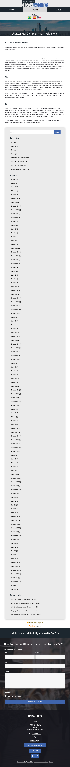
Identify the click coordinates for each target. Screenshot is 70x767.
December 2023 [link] (15, 298)
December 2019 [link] (15, 478)
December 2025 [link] (15, 206)
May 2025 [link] (13, 233)
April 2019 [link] (13, 509)
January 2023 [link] (14, 340)
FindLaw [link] (51, 761)
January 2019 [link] (14, 520)
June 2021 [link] (13, 413)
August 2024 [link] (14, 267)
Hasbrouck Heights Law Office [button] (35, 745)
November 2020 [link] (15, 440)
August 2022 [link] (14, 359)
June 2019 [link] (13, 501)
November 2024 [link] (15, 256)
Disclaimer (8, 692)
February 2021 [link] (14, 428)
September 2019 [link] (15, 489)
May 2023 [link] (13, 325)
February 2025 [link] (15, 244)
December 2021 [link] (15, 390)
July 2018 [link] (13, 543)
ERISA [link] (12, 142)
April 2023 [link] (13, 328)
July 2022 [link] (13, 363)
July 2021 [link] (13, 409)
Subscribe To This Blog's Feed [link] (36, 623)
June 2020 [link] (14, 459)
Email (6, 662)
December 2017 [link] (15, 570)
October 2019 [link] (14, 486)
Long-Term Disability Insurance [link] (19, 157)
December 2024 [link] (15, 252)
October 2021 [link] (14, 397)
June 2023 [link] (14, 321)
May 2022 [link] (13, 371)
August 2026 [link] (14, 179)
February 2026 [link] (15, 198)
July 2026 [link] (13, 183)
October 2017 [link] (14, 578)
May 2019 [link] (13, 505)
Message (7, 671)
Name (6, 653)
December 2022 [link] (15, 344)
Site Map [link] (24, 761)
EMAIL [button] (36, 9)
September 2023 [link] (15, 309)
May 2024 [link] (13, 279)
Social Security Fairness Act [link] (18, 165)
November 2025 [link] (15, 210)
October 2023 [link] (14, 306)
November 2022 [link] (15, 348)
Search (57, 132)
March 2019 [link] (14, 512)
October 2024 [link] (14, 260)
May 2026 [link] (13, 191)
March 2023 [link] (14, 332)
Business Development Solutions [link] (41, 761)
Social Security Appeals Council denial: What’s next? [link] (24, 599)
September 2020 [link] (15, 447)
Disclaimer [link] (19, 761)
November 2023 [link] (15, 302)
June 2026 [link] (14, 187)
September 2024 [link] (15, 263)
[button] (11, 9)
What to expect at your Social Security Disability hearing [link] (25, 603)
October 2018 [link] (14, 532)
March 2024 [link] (14, 286)
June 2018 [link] (13, 547)
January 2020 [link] (14, 474)
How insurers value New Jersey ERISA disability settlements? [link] (26, 614)
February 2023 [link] (15, 336)
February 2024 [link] (15, 290)
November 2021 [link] (15, 394)
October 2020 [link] (14, 443)
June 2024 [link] (14, 275)
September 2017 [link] (15, 581)
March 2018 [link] (14, 558)
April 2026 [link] (13, 194)
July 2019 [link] (13, 497)
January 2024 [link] (14, 294)
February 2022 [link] (15, 382)
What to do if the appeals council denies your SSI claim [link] (24, 607)
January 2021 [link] (14, 432)
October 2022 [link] (14, 352)
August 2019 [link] (14, 493)
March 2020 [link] (14, 470)
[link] (35, 3)
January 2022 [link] (14, 386)
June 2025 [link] (14, 229)
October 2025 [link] (14, 214)
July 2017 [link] (13, 589)
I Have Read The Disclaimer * (15, 696)
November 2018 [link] (15, 528)
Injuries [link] (13, 154)
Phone (37, 653)
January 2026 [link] (14, 202)
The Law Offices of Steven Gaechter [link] (23, 47)
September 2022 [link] (15, 355)
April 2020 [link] (13, 466)
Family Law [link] (13, 146)
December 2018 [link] (15, 524)
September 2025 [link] (15, 217)
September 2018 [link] (15, 535)
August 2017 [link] (14, 585)
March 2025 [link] (14, 240)
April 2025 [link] (13, 237)
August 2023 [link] (14, 313)
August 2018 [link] (14, 539)
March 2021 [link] (14, 424)
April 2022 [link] (13, 375)
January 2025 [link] (14, 248)
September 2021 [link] (15, 401)
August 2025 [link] (14, 221)
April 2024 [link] (13, 283)
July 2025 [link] (13, 225)
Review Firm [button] (35, 751)
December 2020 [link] (15, 436)
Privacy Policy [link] (30, 761)
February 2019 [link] (14, 516)
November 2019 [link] (15, 482)
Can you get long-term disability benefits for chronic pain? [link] (25, 611)
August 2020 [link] (14, 451)
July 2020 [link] (13, 455)
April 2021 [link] (13, 421)
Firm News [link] (13, 150)
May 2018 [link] (13, 551)
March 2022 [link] (14, 378)
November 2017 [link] (15, 574)
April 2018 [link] (13, 555)
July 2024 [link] (13, 271)
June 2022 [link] (14, 367)
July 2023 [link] (13, 317)
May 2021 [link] (13, 417)
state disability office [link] (23, 116)
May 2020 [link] (13, 463)
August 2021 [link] (14, 405)
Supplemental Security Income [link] (18, 169)
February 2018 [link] (14, 562)
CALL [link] (59, 9)
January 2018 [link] (14, 566)
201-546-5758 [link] (36, 733)
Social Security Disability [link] (49, 47)
